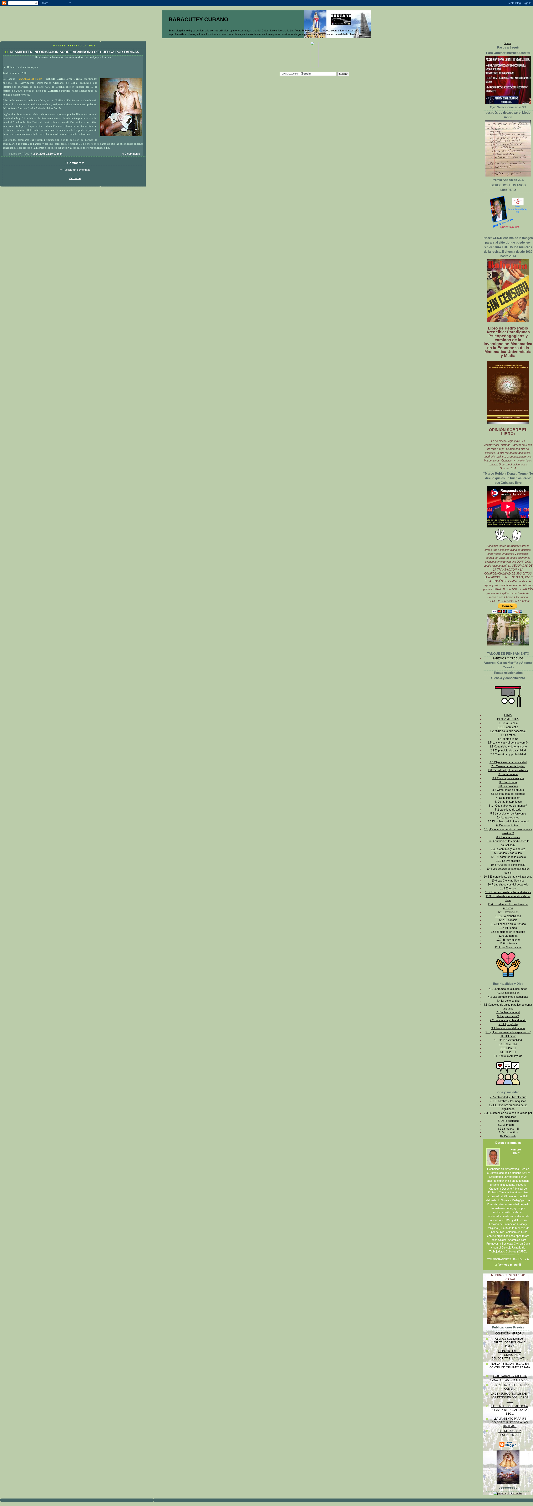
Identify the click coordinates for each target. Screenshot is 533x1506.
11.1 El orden (508, 888)
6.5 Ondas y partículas (508, 853)
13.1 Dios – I (508, 1048)
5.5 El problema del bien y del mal (508, 821)
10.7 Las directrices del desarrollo (508, 884)
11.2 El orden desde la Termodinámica (508, 892)
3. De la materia (508, 774)
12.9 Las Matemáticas (508, 947)
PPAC (516, 1153)
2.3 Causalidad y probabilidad (508, 754)
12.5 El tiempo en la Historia (508, 931)
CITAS (508, 715)
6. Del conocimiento (508, 825)
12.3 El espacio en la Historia (508, 924)
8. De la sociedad (508, 1120)
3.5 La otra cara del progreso (508, 793)
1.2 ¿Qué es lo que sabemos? (508, 731)
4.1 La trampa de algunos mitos (508, 988)
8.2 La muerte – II (508, 1128)
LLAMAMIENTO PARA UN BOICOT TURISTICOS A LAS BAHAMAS (510, 1422)
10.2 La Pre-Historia (508, 860)
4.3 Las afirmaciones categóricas (508, 996)
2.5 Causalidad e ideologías (508, 766)
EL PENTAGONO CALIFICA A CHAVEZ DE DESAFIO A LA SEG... (509, 1410)
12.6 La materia (508, 935)
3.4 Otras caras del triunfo (508, 789)
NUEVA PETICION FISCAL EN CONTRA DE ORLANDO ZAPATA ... (509, 1367)
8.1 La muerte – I (508, 1124)
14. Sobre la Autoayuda (508, 1056)
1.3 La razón (508, 735)
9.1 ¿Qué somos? (508, 1016)
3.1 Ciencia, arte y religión (508, 778)
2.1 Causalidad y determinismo (508, 746)
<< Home (75, 178)
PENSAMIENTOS (508, 719)
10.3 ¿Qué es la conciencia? (508, 864)
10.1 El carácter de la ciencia (508, 857)
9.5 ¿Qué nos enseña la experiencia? (508, 1032)
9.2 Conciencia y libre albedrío (508, 1020)
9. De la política (508, 1132)
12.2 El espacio (508, 920)
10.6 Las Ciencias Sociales (508, 880)
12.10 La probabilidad (508, 916)
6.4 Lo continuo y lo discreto (508, 849)
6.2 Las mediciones (508, 837)
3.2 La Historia (508, 782)
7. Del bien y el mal (508, 1012)
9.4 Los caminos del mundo (508, 1028)
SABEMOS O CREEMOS (508, 658)
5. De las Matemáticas (508, 801)
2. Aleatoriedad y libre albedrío (508, 1097)
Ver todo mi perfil (509, 1264)
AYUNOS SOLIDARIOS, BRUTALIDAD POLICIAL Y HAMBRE (509, 1342)
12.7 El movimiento (508, 939)
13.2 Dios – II (508, 1052)
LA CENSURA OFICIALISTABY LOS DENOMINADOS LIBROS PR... (510, 1397)
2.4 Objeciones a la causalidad (508, 762)
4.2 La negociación (508, 992)
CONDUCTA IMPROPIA (509, 1333)
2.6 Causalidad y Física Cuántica (508, 770)
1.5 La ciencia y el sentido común (508, 742)
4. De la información (508, 797)
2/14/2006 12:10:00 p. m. (48, 153)
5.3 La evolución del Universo (508, 813)
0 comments (132, 153)
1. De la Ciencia (508, 723)
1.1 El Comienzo (508, 727)
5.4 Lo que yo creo (508, 817)
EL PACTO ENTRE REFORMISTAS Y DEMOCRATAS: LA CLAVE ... (510, 1355)
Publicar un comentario (76, 169)
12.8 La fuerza (508, 943)
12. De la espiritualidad (508, 1040)
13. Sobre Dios (508, 1044)
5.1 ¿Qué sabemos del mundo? (508, 805)
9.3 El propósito (508, 1024)
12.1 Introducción (508, 912)
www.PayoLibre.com (30, 78)
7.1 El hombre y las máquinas (508, 1101)
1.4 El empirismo (508, 738)
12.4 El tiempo (508, 927)
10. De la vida (508, 1136)
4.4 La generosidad (508, 1000)
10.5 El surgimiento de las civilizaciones (508, 876)
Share (507, 43)
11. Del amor (508, 1036)
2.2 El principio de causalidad (508, 750)
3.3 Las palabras (508, 786)
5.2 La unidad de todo (508, 809)
